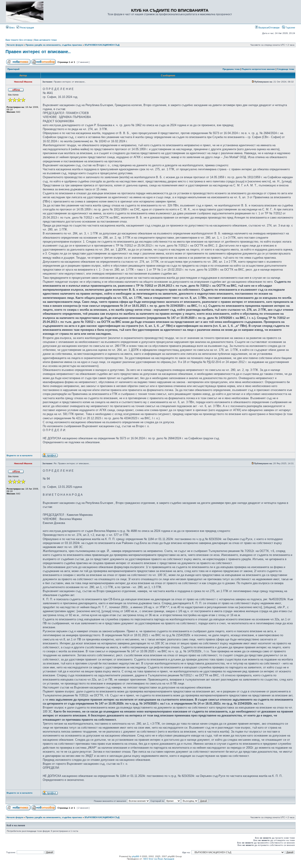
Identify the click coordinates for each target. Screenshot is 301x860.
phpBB (135, 856)
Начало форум (15, 45)
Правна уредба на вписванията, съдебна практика (54, 45)
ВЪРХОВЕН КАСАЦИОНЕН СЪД (102, 45)
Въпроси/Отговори (268, 27)
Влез (12, 27)
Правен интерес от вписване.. (38, 51)
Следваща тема (285, 69)
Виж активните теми (45, 40)
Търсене (290, 27)
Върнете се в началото (19, 455)
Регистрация (26, 27)
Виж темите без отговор (19, 40)
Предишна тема (231, 69)
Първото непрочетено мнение (258, 69)
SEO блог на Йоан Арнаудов (158, 859)
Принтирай (13, 69)
